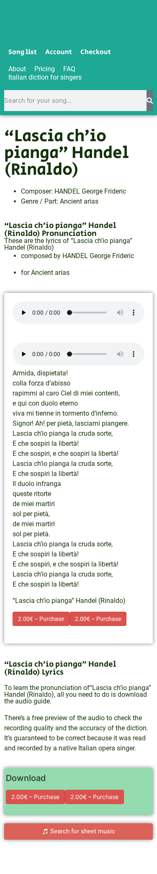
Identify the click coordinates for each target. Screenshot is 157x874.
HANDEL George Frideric (90, 191)
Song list (22, 52)
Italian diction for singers (45, 77)
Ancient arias (79, 201)
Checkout (95, 52)
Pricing (44, 69)
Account (58, 52)
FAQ (69, 69)
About (17, 69)
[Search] (150, 100)
